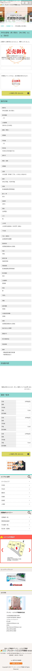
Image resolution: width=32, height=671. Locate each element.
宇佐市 (3, 489)
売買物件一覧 (9, 26)
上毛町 (3, 504)
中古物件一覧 (4, 524)
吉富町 (3, 500)
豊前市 (3, 492)
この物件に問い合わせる (16, 93)
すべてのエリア (5, 481)
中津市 (3, 485)
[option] (16, 550)
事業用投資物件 (5, 521)
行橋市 (3, 496)
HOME (2, 26)
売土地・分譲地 (5, 528)
